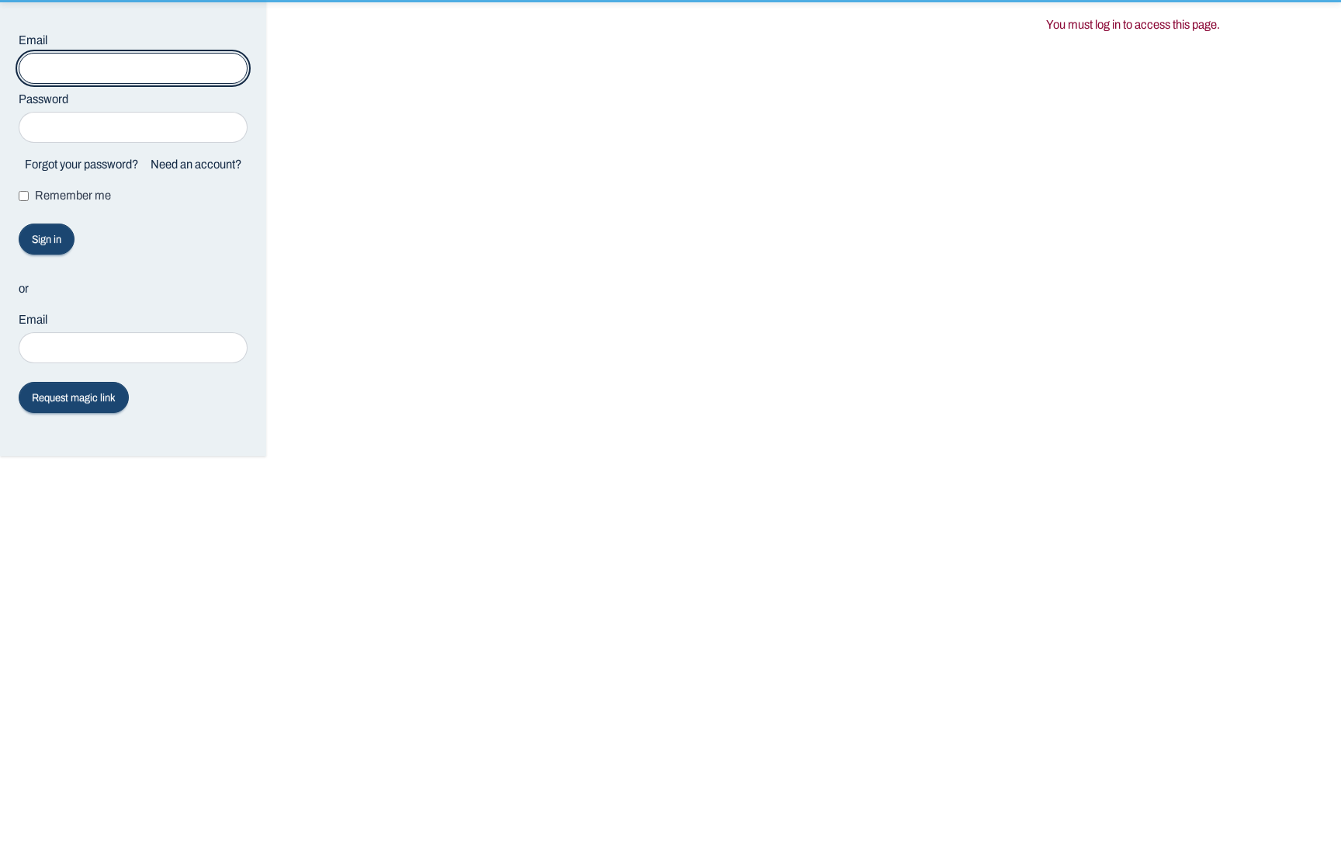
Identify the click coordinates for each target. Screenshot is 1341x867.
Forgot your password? (81, 164)
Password (43, 99)
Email (33, 40)
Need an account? (196, 164)
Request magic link (74, 398)
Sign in (46, 239)
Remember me (73, 195)
